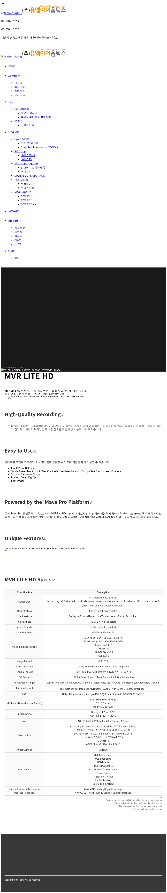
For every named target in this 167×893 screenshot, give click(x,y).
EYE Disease (21, 109)
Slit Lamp (20, 151)
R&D (10, 102)
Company (14, 76)
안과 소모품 (21, 180)
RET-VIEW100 (29, 143)
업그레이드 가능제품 (33, 167)
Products (13, 132)
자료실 (18, 232)
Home (11, 66)
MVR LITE (26, 200)
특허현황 (19, 91)
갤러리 (18, 236)
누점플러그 (27, 184)
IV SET (18, 121)
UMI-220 (26, 159)
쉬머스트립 (27, 188)
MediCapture (22, 192)
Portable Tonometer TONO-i (39, 147)
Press (17, 240)
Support (13, 221)
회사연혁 (19, 87)
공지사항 (19, 228)
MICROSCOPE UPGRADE (29, 176)
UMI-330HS (28, 155)
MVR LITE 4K (28, 204)
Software (14, 211)
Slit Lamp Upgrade (26, 163)
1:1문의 (18, 244)
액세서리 (26, 171)
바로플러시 (27, 125)
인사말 (18, 83)
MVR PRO (27, 196)
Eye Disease (22, 139)
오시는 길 (19, 95)
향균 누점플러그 (30, 113)
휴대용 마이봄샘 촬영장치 (36, 117)
